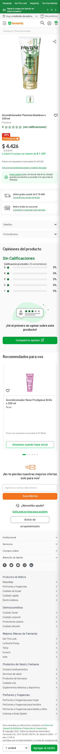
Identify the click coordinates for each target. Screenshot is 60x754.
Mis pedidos (51, 16)
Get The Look (21, 3)
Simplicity (34, 3)
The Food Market (49, 3)
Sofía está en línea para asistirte (30, 511)
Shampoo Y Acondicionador (17, 31)
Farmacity (7, 3)
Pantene (6, 122)
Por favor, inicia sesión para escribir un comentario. (30, 340)
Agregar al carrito (44, 748)
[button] (47, 10)
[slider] (30, 6)
